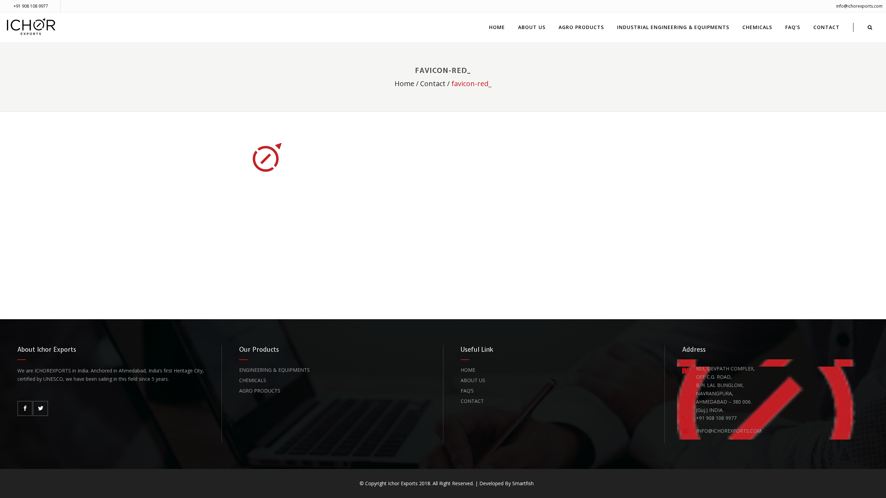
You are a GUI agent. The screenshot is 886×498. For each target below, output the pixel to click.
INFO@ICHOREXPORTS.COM (728, 430)
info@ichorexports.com (859, 6)
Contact (432, 83)
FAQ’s (467, 390)
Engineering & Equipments (274, 370)
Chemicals (252, 380)
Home (404, 83)
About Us (473, 380)
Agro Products (259, 390)
